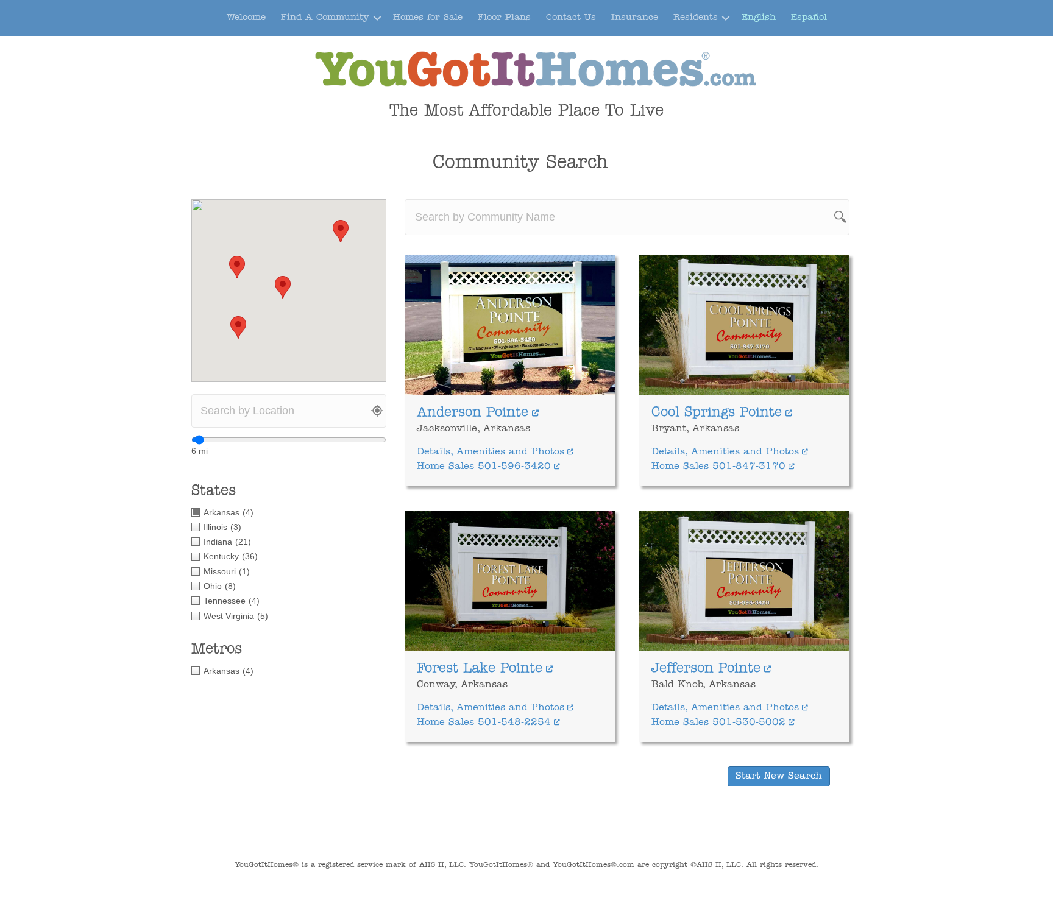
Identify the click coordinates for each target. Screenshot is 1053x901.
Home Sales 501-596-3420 (484, 467)
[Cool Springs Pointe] (744, 325)
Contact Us (571, 18)
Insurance (634, 18)
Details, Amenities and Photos (490, 452)
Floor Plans (504, 18)
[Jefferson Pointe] (744, 580)
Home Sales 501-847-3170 (718, 467)
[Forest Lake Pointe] (510, 580)
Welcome (246, 18)
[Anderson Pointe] (510, 325)
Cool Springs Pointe (716, 413)
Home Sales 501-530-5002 (718, 722)
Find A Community (325, 18)
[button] (377, 18)
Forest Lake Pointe (479, 669)
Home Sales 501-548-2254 (484, 722)
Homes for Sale (428, 18)
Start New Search (779, 776)
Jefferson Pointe (705, 669)
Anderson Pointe (472, 413)
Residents (695, 18)
